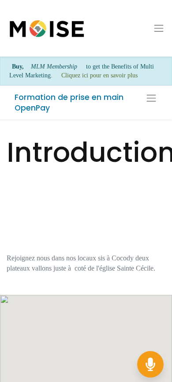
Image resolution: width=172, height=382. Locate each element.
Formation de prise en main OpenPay (69, 103)
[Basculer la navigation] (151, 98)
